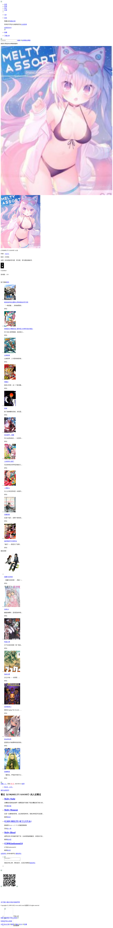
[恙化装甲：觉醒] (10, 432)
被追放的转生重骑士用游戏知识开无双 (16, 302)
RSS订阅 (6, 924)
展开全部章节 (5, 790)
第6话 (9, 817)
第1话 (12, 783)
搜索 (18, 40)
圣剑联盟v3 (7, 706)
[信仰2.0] (12, 606)
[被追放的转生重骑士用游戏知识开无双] (10, 299)
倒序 (23, 783)
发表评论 (32, 863)
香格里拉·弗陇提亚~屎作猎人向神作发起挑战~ (18, 328)
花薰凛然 (7, 514)
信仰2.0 (6, 609)
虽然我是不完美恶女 (10, 541)
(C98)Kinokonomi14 (13, 843)
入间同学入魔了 (9, 461)
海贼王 (6, 382)
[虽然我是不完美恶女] (10, 538)
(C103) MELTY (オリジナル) (17, 821)
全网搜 (28, 40)
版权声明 (17, 902)
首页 (5, 4)
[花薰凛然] (10, 512)
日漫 (5, 10)
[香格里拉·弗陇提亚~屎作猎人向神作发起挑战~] (10, 326)
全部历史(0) (7, 27)
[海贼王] (10, 379)
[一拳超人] (10, 485)
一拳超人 (7, 488)
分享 (2, 924)
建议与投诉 (10, 902)
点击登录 (24, 24)
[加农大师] (12, 671)
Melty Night (9, 799)
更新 (5, 6)
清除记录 (13, 21)
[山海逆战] (10, 352)
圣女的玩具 (7, 739)
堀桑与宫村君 (8, 577)
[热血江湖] (12, 639)
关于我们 (3, 902)
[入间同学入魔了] (10, 458)
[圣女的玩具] (12, 736)
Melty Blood (9, 832)
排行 (5, 8)
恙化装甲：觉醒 (9, 435)
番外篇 (9, 806)
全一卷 (9, 828)
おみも (7, 253)
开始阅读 (7, 918)
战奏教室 (7, 771)
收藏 (2, 918)
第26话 (9, 839)
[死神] (10, 405)
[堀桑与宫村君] (12, 574)
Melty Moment (11, 810)
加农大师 (7, 674)
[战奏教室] (12, 769)
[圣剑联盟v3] (12, 704)
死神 (5, 408)
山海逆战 (7, 355)
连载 (4, 783)
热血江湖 (7, 641)
